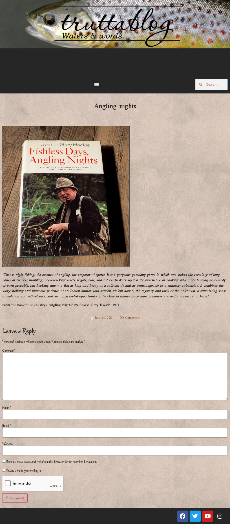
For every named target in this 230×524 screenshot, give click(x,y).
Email (6, 425)
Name (6, 407)
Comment (8, 350)
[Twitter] (195, 516)
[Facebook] (182, 516)
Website (7, 444)
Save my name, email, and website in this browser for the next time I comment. (51, 461)
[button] (96, 84)
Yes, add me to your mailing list (23, 470)
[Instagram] (220, 516)
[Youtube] (207, 516)
